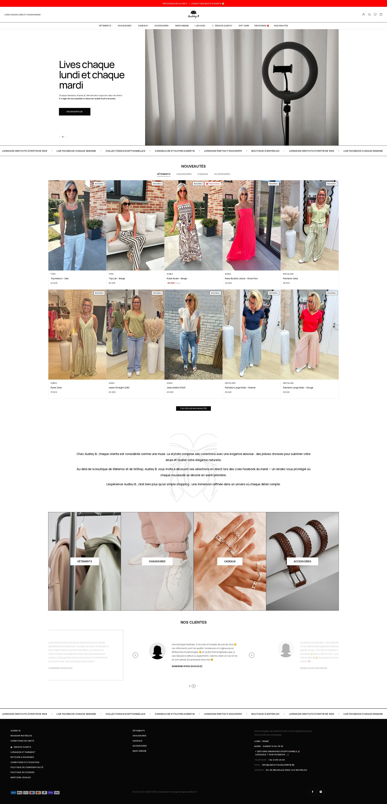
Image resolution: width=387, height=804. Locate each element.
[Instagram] (321, 792)
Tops (53, 274)
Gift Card (244, 26)
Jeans (111, 383)
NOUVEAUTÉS (281, 26)
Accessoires (161, 26)
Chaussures (124, 26)
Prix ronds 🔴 (261, 26)
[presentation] (135, 655)
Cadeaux (143, 26)
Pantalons (288, 274)
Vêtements (105, 26)
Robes (170, 274)
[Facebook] (313, 792)
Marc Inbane (182, 26)
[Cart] (381, 15)
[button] (60, 137)
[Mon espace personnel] (364, 14)
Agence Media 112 (189, 792)
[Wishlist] (375, 15)
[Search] (369, 14)
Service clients (223, 26)
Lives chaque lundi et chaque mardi (23, 14)
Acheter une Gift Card (79, 106)
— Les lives (199, 26)
